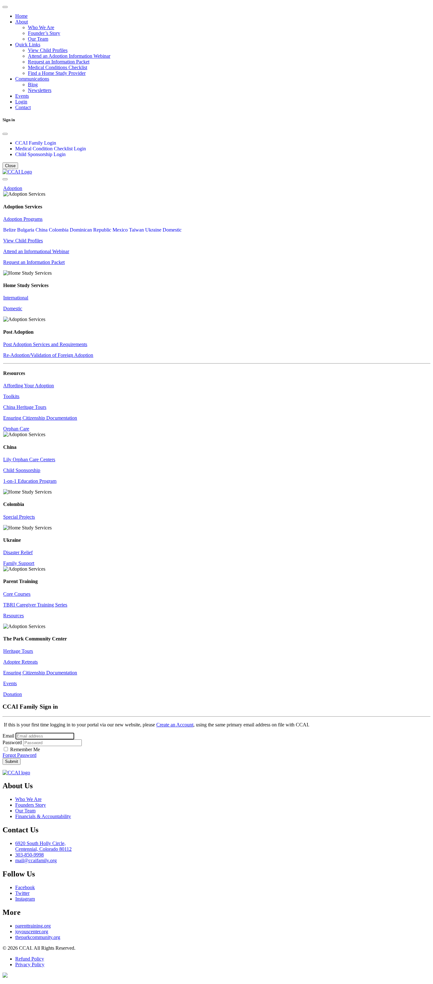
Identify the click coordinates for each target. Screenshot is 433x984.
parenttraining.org (33, 925)
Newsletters (39, 90)
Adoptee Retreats (20, 662)
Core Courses (16, 594)
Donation (12, 694)
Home (21, 16)
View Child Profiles (48, 50)
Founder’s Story (44, 33)
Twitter (22, 893)
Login (21, 101)
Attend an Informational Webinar (36, 251)
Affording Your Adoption (28, 385)
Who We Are (41, 27)
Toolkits (11, 396)
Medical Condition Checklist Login (50, 148)
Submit (11, 761)
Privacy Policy (29, 964)
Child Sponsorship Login (40, 154)
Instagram (25, 899)
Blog (33, 84)
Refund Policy (29, 958)
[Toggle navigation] (5, 7)
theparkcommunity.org (37, 937)
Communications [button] (32, 79)
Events (22, 96)
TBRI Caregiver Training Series (35, 604)
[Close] (5, 134)
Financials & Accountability (43, 816)
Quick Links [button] (27, 44)
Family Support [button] (18, 563)
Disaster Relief (18, 552)
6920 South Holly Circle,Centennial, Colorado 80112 (43, 846)
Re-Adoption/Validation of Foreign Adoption (48, 355)
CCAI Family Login (35, 143)
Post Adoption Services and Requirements (45, 344)
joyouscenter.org (31, 931)
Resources (13, 615)
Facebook (25, 887)
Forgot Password (19, 755)
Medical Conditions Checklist (57, 67)
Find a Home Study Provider (57, 73)
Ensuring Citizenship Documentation (40, 418)
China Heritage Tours (24, 407)
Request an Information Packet (58, 61)
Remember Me (24, 749)
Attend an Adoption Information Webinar (69, 56)
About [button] (21, 21)
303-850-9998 (29, 854)
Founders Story (30, 805)
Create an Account (174, 724)
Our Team (38, 39)
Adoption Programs (22, 219)
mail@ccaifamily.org (36, 860)
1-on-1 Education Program (29, 481)
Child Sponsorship (21, 470)
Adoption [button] (12, 188)
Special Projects (19, 517)
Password (12, 742)
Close (10, 165)
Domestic (12, 308)
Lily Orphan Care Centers (29, 459)
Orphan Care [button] (16, 428)
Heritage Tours (18, 651)
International (15, 297)
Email (8, 735)
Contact (23, 107)
